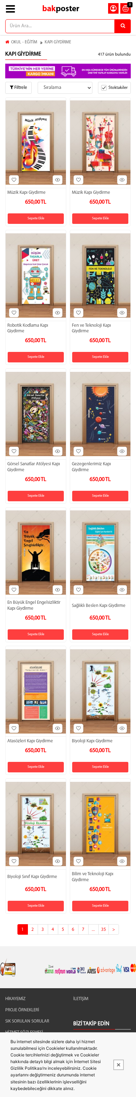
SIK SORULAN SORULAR (27, 1021)
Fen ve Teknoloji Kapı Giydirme (91, 328)
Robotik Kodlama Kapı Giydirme (27, 328)
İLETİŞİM (80, 999)
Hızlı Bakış (57, 179)
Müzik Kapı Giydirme (26, 192)
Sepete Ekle (36, 218)
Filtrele (20, 87)
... (93, 929)
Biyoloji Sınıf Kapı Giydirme (32, 877)
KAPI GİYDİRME (58, 42)
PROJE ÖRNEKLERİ (22, 1010)
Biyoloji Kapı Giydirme (92, 741)
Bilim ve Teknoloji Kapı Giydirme (92, 877)
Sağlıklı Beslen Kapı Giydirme (99, 605)
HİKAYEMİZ (15, 999)
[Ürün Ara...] (123, 26)
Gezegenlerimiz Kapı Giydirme (91, 467)
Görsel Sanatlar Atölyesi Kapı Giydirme (33, 467)
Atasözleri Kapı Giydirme (30, 741)
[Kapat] (118, 1065)
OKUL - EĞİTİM (24, 42)
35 (103, 929)
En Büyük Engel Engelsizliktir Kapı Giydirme (33, 605)
